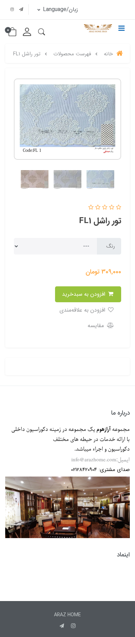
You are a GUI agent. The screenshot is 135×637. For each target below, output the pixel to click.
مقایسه (97, 325)
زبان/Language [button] (59, 9)
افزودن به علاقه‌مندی (83, 310)
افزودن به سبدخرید (84, 294)
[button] (41, 32)
